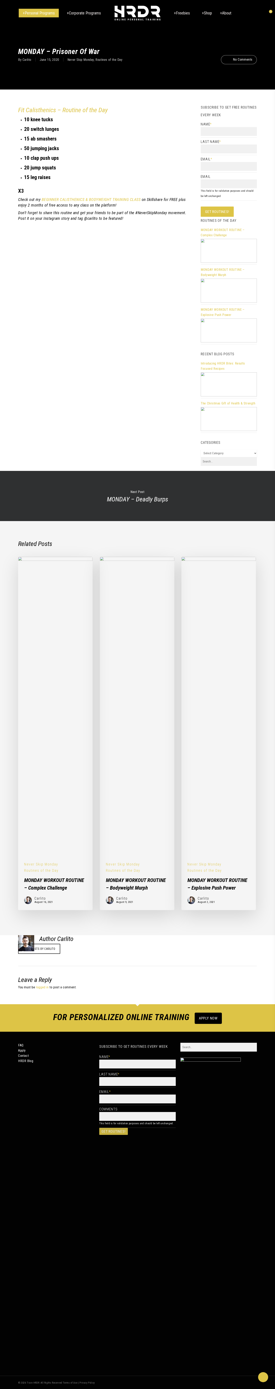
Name (206, 124)
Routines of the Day (108, 59)
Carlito (27, 59)
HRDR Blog (25, 1061)
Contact (23, 1056)
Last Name (211, 142)
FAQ (21, 1045)
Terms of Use (70, 1382)
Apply (22, 1050)
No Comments (242, 59)
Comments (108, 1109)
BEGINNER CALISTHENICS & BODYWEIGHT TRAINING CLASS (91, 199)
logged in (42, 987)
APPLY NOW (208, 1018)
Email (206, 159)
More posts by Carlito (39, 948)
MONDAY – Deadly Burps (137, 496)
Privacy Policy (87, 1382)
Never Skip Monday (80, 59)
